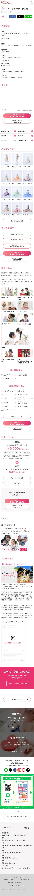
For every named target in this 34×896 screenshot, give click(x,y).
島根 (6, 858)
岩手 (11, 835)
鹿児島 (24, 868)
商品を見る (17, 483)
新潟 (3, 845)
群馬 (10, 840)
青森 (7, 835)
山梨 (17, 845)
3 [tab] (18, 811)
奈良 (17, 853)
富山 (6, 845)
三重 (3, 848)
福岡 (3, 868)
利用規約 (30, 110)
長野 (20, 845)
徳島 (3, 863)
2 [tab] (17, 811)
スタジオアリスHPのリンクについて (16, 882)
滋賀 (3, 853)
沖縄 (28, 868)
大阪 (10, 853)
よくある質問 (17, 877)
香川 (6, 863)
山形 (21, 835)
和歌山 (21, 853)
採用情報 (6, 879)
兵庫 (13, 853)
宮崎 (20, 868)
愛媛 (10, 863)
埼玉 (13, 840)
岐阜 (24, 845)
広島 (13, 858)
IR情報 (12, 879)
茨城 (3, 840)
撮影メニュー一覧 (17, 416)
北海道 (3, 835)
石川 (10, 845)
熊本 (13, 868)
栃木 (6, 840)
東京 (20, 840)
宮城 (14, 835)
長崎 (10, 868)
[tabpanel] (17, 791)
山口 (17, 858)
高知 (13, 863)
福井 (13, 845)
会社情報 (25, 877)
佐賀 (6, 868)
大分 (17, 868)
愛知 (31, 845)
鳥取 (3, 858)
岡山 (10, 858)
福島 (25, 835)
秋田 (18, 835)
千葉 (17, 840)
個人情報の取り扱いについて (17, 885)
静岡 (27, 845)
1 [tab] (15, 811)
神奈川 (24, 840)
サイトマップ (8, 877)
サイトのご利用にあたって (22, 879)
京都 (6, 853)
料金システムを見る (17, 478)
